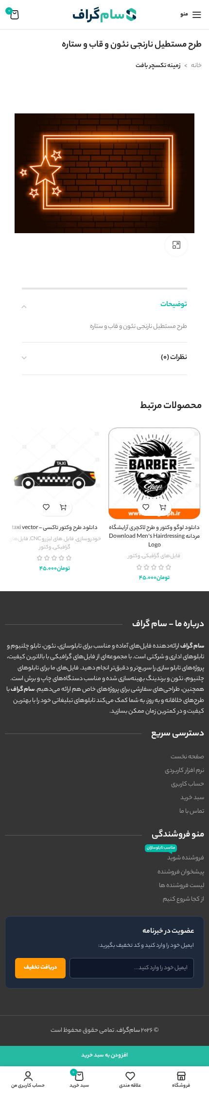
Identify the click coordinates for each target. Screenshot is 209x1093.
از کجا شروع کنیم (183, 899)
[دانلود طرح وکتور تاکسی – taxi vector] (54, 473)
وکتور (134, 556)
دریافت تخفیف (40, 968)
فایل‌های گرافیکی (161, 556)
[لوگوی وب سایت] (104, 14)
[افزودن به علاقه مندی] (146, 507)
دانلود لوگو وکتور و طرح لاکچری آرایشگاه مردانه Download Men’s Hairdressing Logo (154, 537)
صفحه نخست (187, 757)
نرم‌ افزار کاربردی (184, 771)
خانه (196, 66)
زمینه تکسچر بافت (158, 66)
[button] (163, 507)
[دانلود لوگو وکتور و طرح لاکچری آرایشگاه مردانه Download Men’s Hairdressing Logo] (154, 473)
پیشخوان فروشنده (180, 872)
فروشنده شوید (175, 857)
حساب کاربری (187, 784)
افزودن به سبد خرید (104, 1055)
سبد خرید (192, 798)
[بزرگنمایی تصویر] (176, 245)
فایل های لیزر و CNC (52, 539)
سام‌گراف (128, 1030)
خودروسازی (88, 539)
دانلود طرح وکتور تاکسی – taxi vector (55, 528)
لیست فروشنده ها (181, 886)
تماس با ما (191, 811)
